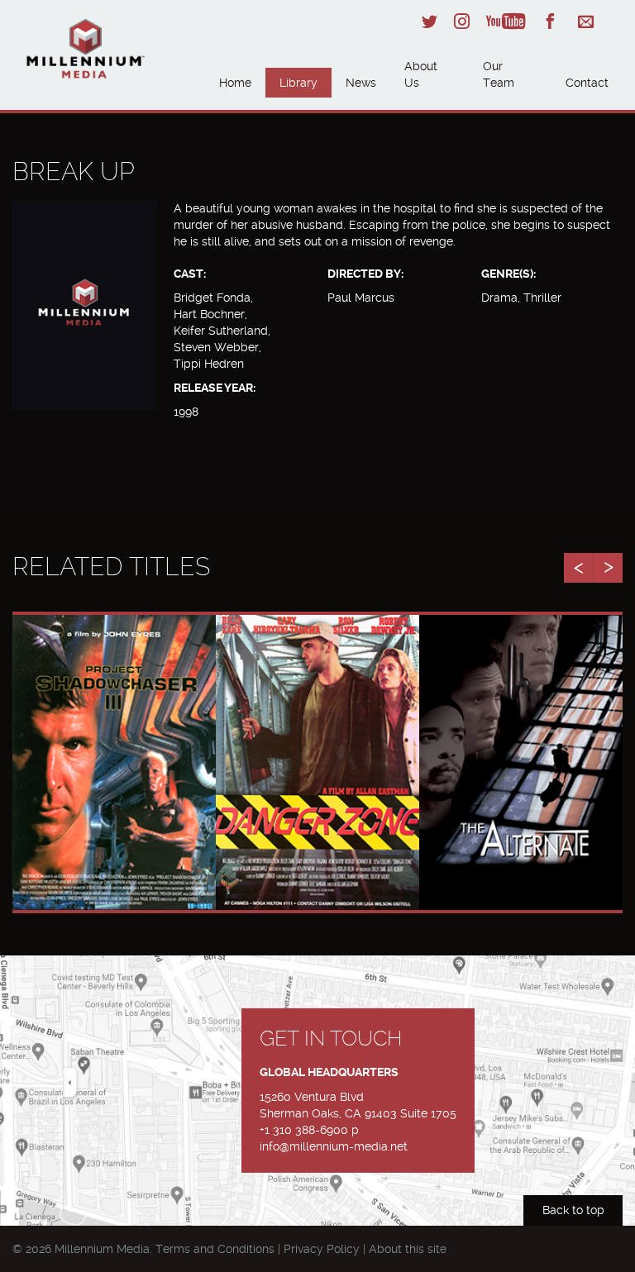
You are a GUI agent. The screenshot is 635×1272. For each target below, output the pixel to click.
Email (586, 21)
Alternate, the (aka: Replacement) (521, 753)
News (361, 82)
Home (235, 82)
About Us (420, 74)
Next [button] (608, 568)
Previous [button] (578, 568)
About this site (407, 1248)
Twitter (429, 21)
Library (298, 82)
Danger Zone (317, 734)
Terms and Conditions (215, 1248)
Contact (587, 82)
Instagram (462, 21)
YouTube (506, 21)
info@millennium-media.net (334, 1146)
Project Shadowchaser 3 (114, 744)
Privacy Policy (322, 1248)
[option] (114, 762)
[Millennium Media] (108, 50)
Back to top (573, 1210)
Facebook (550, 21)
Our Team (498, 74)
